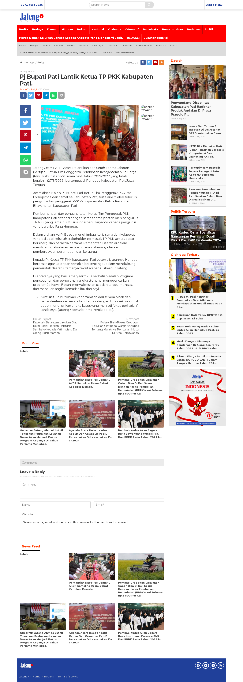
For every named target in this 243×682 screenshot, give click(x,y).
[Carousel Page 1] (214, 247)
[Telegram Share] (46, 95)
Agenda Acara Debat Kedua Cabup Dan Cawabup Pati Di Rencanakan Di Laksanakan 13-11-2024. (90, 637)
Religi (34, 89)
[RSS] (161, 62)
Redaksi (49, 676)
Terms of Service (68, 676)
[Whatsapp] (53, 95)
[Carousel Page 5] (224, 247)
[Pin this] (38, 95)
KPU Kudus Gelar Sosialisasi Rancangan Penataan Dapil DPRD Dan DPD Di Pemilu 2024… (197, 236)
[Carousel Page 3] (219, 247)
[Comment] (61, 95)
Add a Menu (214, 4)
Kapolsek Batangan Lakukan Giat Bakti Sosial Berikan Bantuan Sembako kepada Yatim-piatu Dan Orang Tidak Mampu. (55, 326)
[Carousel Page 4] (221, 247)
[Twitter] (149, 62)
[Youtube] (155, 62)
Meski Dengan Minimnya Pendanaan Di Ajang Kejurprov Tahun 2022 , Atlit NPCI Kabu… (198, 345)
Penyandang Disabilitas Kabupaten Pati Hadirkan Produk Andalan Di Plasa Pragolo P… (191, 108)
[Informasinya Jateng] (31, 17)
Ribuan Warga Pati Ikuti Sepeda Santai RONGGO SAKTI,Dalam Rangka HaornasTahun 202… (199, 360)
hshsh (24, 351)
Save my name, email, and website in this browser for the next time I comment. (76, 522)
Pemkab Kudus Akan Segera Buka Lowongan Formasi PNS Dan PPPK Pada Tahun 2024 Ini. (140, 434)
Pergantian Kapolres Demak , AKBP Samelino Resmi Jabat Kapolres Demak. (89, 383)
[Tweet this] (31, 95)
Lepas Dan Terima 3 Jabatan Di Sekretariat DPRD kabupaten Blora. (205, 129)
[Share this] (23, 95)
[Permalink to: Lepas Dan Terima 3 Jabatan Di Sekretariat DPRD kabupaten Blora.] (179, 132)
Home (36, 676)
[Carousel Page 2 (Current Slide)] (216, 247)
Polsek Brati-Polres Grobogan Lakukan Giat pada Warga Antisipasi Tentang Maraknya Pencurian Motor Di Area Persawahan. (115, 326)
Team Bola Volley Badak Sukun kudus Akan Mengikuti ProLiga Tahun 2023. (198, 330)
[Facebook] (143, 62)
